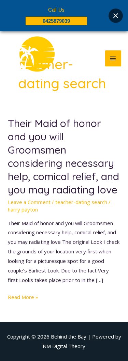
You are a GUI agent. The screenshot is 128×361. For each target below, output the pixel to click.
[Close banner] (116, 16)
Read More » (23, 296)
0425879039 (56, 21)
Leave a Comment (29, 202)
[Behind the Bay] (31, 58)
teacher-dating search (81, 202)
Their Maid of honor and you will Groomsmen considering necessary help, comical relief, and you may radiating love (63, 156)
